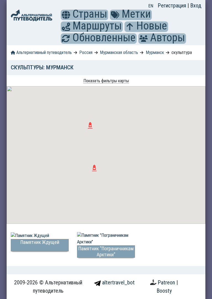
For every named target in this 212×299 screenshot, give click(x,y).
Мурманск (155, 52)
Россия (85, 52)
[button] (66, 15)
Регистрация (172, 5)
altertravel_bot (118, 282)
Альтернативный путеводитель (43, 52)
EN (150, 6)
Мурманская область (119, 52)
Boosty (164, 290)
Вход (195, 5)
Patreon (167, 282)
